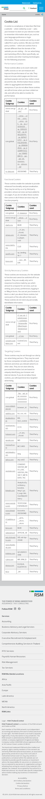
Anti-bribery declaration (22, 781)
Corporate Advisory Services (14, 632)
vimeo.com (10, 235)
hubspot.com (10, 434)
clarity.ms (9, 225)
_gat (25, 156)
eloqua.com (10, 565)
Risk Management (10, 662)
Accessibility (22, 778)
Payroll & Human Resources (14, 656)
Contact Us (37, 3)
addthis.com (10, 413)
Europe (5, 690)
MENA (5, 701)
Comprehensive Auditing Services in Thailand (21, 643)
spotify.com (10, 254)
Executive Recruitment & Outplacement (19, 638)
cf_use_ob (21, 315)
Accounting (6, 621)
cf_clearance (22, 213)
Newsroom (26, 3)
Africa (4, 679)
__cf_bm (21, 336)
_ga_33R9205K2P (22, 129)
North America (8, 707)
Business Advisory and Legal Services (18, 627)
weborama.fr (10, 533)
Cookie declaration (22, 783)
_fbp (19, 393)
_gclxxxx (23, 164)
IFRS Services (8, 651)
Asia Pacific (6, 684)
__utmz (21, 121)
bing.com (9, 528)
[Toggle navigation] (41, 8)
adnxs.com (10, 460)
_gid (19, 167)
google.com (10, 440)
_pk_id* (20, 108)
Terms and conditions (22, 788)
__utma (21, 116)
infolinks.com (10, 553)
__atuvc (21, 218)
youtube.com (10, 471)
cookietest (23, 321)
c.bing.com (9, 559)
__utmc (24, 118)
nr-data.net (10, 171)
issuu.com (9, 261)
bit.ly (7, 571)
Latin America (8, 696)
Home (4, 14)
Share (37, 14)
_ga (21, 124)
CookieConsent (22, 318)
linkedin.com (10, 490)
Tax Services (7, 667)
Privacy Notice (22, 786)
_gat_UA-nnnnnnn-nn (21, 161)
